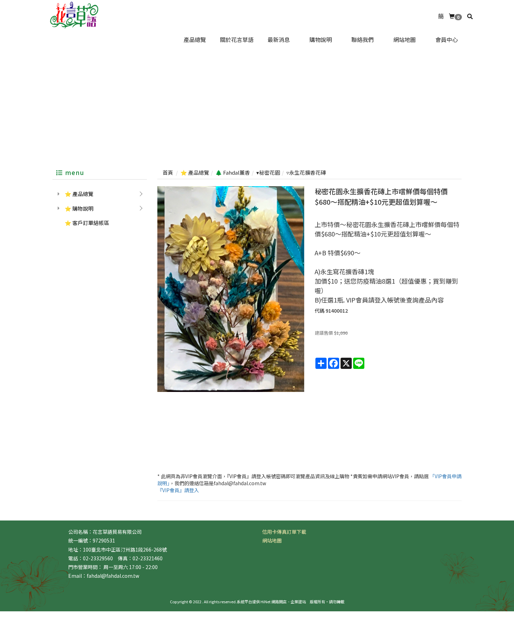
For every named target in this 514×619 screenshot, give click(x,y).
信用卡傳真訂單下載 (284, 531)
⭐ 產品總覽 (79, 193)
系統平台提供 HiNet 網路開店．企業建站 (271, 601)
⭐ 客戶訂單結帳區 (87, 222)
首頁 (168, 172)
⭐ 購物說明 (79, 208)
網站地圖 (272, 540)
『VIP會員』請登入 (178, 490)
